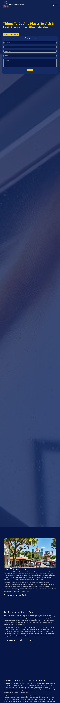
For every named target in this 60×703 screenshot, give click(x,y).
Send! (30, 70)
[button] (56, 5)
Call (11, 35)
